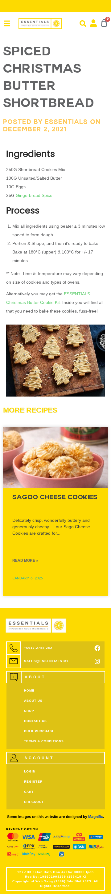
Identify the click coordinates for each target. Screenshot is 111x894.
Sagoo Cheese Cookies (54, 498)
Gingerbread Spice (35, 195)
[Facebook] (97, 648)
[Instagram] (97, 661)
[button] (83, 23)
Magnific (95, 817)
